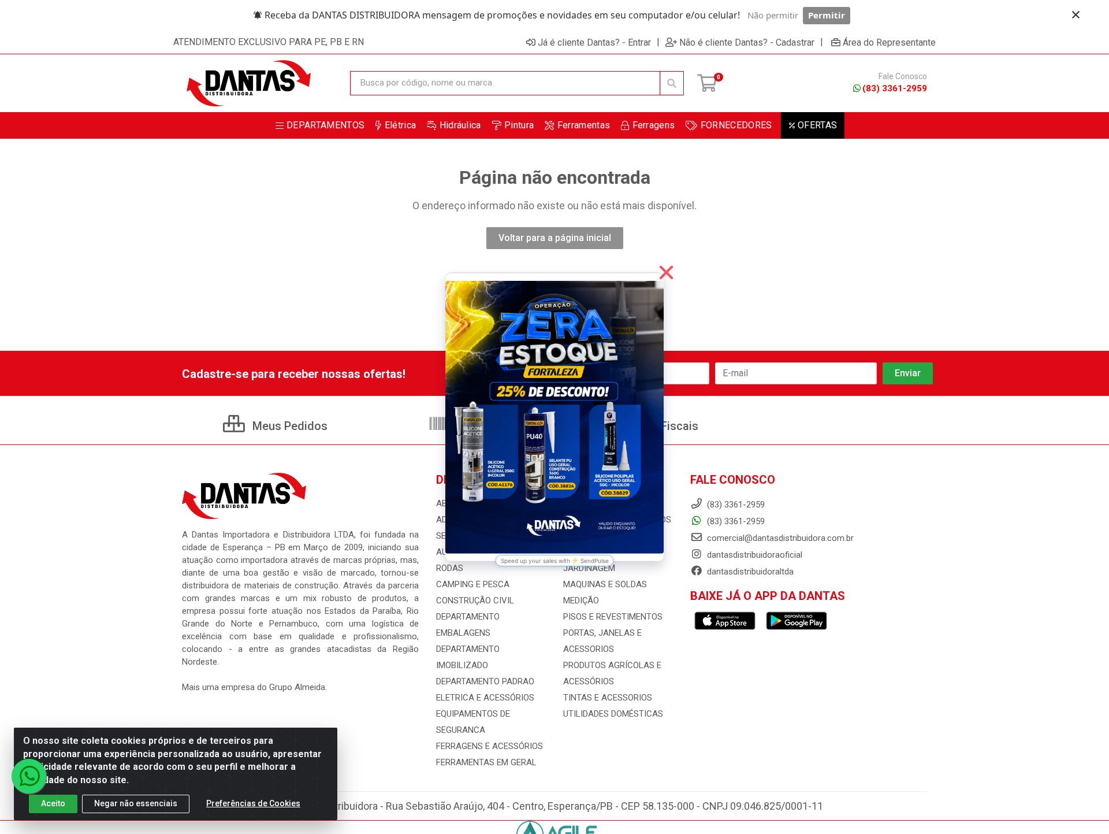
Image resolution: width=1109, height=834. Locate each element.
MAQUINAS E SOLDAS (605, 584)
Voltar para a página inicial (554, 237)
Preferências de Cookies (253, 803)
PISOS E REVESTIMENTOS (613, 616)
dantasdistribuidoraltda (749, 571)
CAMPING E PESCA (472, 584)
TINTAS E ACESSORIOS (607, 697)
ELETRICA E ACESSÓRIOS (485, 697)
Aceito (53, 803)
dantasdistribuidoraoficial (753, 555)
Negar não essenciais (135, 803)
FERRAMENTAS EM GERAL (486, 762)
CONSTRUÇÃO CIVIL (475, 600)
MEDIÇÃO (581, 600)
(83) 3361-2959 (894, 88)
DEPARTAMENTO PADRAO (485, 681)
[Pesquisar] (672, 83)
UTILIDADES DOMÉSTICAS (613, 714)
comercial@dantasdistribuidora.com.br (779, 538)
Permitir (826, 15)
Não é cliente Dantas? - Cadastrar (746, 42)
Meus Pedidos (289, 426)
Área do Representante (889, 42)
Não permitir (772, 15)
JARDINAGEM (589, 568)
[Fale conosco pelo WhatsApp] (29, 776)
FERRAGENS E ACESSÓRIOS (489, 746)
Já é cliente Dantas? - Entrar (594, 42)
